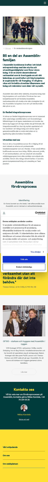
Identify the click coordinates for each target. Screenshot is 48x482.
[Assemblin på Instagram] (24, 474)
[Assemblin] (24, 3)
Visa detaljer (36, 252)
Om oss (8, 48)
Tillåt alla (24, 259)
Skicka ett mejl (24, 419)
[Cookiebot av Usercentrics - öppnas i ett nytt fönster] (35, 213)
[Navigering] (45, 3)
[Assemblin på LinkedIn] (19, 474)
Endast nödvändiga (24, 267)
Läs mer (24, 372)
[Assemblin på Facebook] (28, 474)
